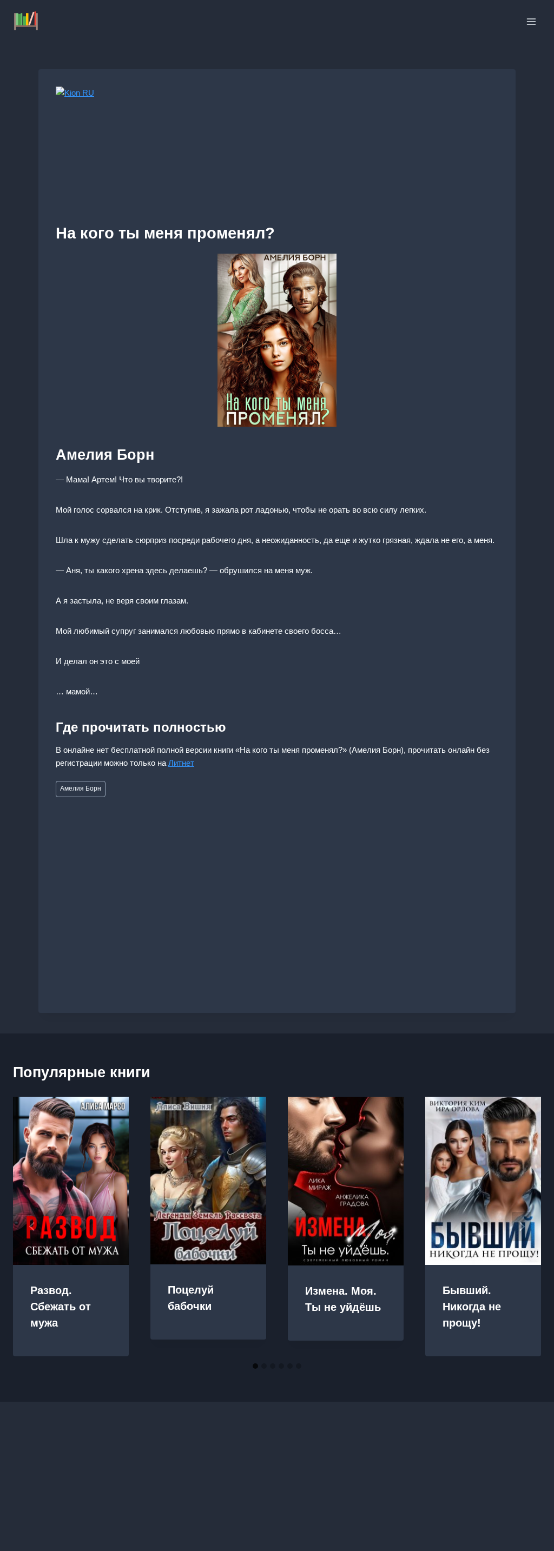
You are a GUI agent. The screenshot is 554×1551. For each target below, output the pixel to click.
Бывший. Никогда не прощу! (472, 1306)
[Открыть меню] (531, 21)
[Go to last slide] (32, 1226)
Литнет (181, 762)
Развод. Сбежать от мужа (60, 1306)
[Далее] (521, 1226)
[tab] (255, 1366)
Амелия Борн (80, 788)
